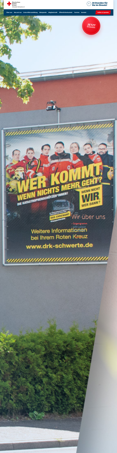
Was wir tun (18, 12)
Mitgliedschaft (52, 12)
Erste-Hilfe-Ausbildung (30, 12)
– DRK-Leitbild (78, 226)
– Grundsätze (78, 229)
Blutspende (43, 12)
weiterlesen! (78, 237)
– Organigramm (79, 223)
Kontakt (83, 12)
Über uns (9, 12)
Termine (76, 12)
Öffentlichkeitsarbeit (65, 12)
